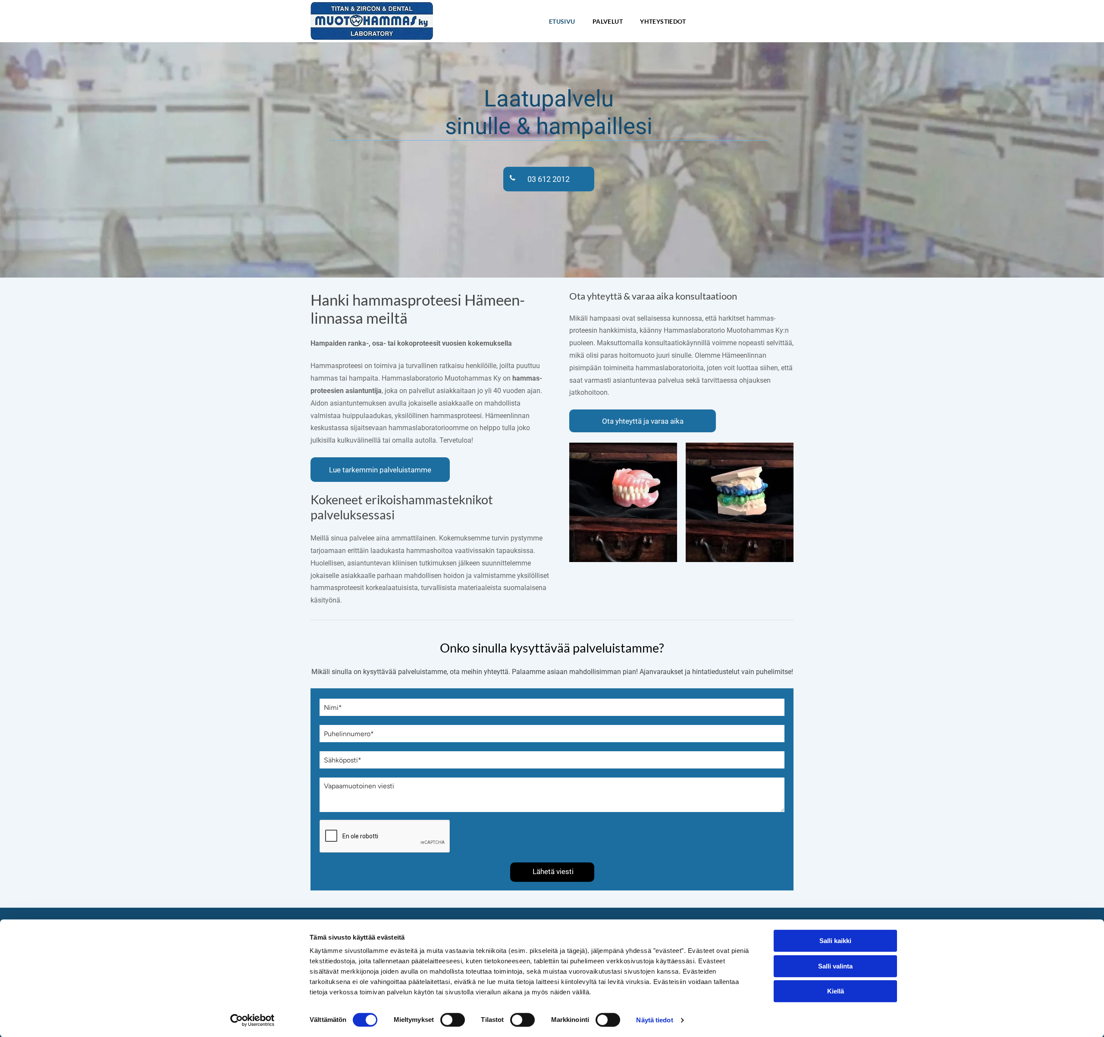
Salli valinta (835, 966)
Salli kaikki (835, 940)
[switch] (452, 1020)
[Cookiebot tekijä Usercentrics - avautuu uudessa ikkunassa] (252, 1020)
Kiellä (835, 991)
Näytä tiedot (654, 1020)
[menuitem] (562, 21)
